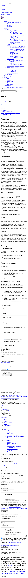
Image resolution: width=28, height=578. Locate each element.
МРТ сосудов (13, 32)
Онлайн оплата (11, 447)
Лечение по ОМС (11, 443)
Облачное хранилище (12, 449)
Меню (2, 17)
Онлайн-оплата (6, 12)
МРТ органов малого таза (17, 35)
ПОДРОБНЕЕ (4, 405)
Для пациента (7, 85)
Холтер (12, 63)
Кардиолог (13, 71)
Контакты (6, 88)
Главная (3, 102)
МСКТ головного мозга (16, 57)
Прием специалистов (12, 67)
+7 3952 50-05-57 (5, 363)
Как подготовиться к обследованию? (10, 113)
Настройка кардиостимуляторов (15, 66)
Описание (3, 108)
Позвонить (4, 369)
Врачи (5, 77)
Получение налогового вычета (15, 87)
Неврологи (10, 81)
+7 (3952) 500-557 (5, 14)
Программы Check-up (12, 73)
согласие (10, 565)
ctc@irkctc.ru (4, 417)
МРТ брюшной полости (16, 38)
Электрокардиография (16, 64)
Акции (8, 442)
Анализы (9, 74)
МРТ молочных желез (16, 33)
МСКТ (8, 45)
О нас (5, 21)
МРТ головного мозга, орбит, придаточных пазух (18, 41)
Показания (3, 110)
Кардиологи (10, 80)
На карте (3, 5)
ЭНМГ (12, 61)
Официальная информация (14, 22)
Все (8, 78)
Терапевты (10, 83)
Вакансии (9, 26)
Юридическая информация (14, 446)
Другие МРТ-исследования (17, 30)
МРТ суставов (14, 36)
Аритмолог (13, 70)
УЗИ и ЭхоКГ (10, 59)
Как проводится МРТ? (7, 111)
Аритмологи (10, 84)
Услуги (5, 28)
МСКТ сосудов (14, 53)
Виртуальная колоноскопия (17, 47)
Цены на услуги (8, 75)
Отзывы (9, 25)
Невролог (12, 68)
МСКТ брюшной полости (17, 49)
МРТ (8, 29)
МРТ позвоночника (15, 39)
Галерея (9, 23)
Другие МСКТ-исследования (17, 46)
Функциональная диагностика (15, 60)
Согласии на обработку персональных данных (11, 396)
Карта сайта (10, 450)
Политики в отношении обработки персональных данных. (14, 397)
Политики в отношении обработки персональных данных (14, 509)
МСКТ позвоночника (15, 56)
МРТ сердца (13, 43)
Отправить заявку (6, 375)
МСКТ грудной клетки (16, 54)
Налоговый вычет (11, 444)
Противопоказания (6, 114)
